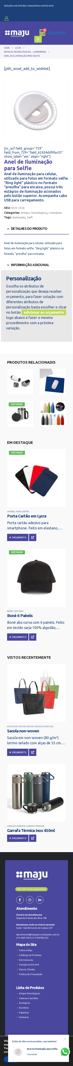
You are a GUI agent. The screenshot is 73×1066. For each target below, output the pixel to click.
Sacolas (22, 727)
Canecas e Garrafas (17, 380)
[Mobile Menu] (38, 39)
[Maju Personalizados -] (17, 33)
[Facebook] (20, 900)
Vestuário (18, 611)
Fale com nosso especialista (31, 889)
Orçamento (19, 537)
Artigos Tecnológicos (34, 212)
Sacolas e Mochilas (44, 727)
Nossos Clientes (27, 969)
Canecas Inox (31, 412)
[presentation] (9, 110)
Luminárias (55, 212)
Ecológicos (12, 727)
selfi (30, 217)
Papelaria (24, 1012)
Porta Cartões (22, 512)
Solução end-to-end (29, 964)
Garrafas (62, 412)
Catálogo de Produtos (30, 955)
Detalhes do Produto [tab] (29, 228)
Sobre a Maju (25, 950)
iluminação (19, 217)
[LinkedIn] (39, 900)
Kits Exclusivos (26, 960)
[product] (36, 693)
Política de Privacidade (30, 974)
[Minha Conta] (6, 18)
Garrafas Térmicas (35, 826)
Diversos (11, 512)
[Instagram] (30, 900)
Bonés (10, 611)
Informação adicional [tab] (30, 265)
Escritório (24, 1008)
